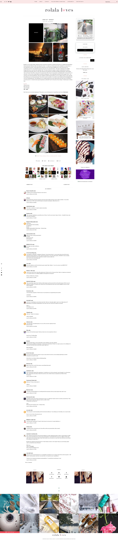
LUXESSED (28, 294)
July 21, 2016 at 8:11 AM (31, 366)
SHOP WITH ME (79, 1)
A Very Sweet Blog (30, 252)
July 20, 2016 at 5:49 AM (31, 209)
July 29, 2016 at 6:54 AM (31, 459)
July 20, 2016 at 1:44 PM (31, 287)
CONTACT (47, 1)
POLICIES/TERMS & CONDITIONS (58, 1)
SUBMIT (85, 50)
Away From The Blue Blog (31, 335)
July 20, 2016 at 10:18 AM (31, 248)
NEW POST (65, 265)
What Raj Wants (29, 347)
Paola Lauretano (29, 233)
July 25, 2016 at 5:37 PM (31, 449)
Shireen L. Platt (29, 270)
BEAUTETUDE (29, 324)
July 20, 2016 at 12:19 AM (31, 194)
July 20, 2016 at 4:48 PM (31, 296)
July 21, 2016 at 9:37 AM (31, 393)
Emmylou (28, 213)
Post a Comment (28, 462)
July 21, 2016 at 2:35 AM (31, 337)
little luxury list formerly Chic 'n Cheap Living (35, 404)
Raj (27, 341)
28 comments (50, 21)
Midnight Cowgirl (29, 419)
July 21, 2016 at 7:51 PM (31, 422)
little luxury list (29, 396)
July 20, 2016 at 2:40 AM (31, 202)
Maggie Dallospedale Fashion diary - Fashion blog (36, 228)
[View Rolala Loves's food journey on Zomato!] (85, 181)
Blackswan (28, 389)
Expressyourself (29, 237)
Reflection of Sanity (34, 275)
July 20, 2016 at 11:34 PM (31, 326)
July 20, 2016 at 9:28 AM (31, 240)
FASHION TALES (29, 281)
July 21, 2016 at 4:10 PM (31, 415)
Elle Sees (28, 363)
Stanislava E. (28, 370)
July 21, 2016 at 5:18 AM (31, 349)
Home (36, 1)
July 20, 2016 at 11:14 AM (31, 266)
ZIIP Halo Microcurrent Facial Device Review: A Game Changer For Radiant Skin (85, 137)
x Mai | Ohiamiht (29, 316)
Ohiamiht (28, 312)
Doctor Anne (29, 352)
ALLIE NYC (28, 300)
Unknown (28, 321)
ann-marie (28, 410)
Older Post (67, 184)
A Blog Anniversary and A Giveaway (85, 118)
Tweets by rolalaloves (85, 167)
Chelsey (28, 426)
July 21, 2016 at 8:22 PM (31, 430)
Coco (27, 263)
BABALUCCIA (29, 244)
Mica (27, 330)
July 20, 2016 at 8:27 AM (31, 229)
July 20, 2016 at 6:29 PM (31, 308)
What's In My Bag (85, 98)
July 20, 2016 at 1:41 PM (31, 277)
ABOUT (41, 1)
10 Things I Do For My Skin (85, 163)
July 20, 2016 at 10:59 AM (31, 259)
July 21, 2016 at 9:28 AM (31, 385)
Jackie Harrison (29, 206)
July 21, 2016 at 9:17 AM (31, 376)
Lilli (27, 197)
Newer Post (30, 184)
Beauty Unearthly (30, 190)
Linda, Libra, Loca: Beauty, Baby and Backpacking (36, 358)
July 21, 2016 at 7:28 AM (31, 359)
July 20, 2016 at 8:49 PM (31, 318)
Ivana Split (28, 453)
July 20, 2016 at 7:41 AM (31, 217)
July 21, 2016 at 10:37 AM (31, 406)
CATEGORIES (70, 1)
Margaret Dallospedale (31, 221)
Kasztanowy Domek (30, 380)
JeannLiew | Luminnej (30, 433)
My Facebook (29, 238)
